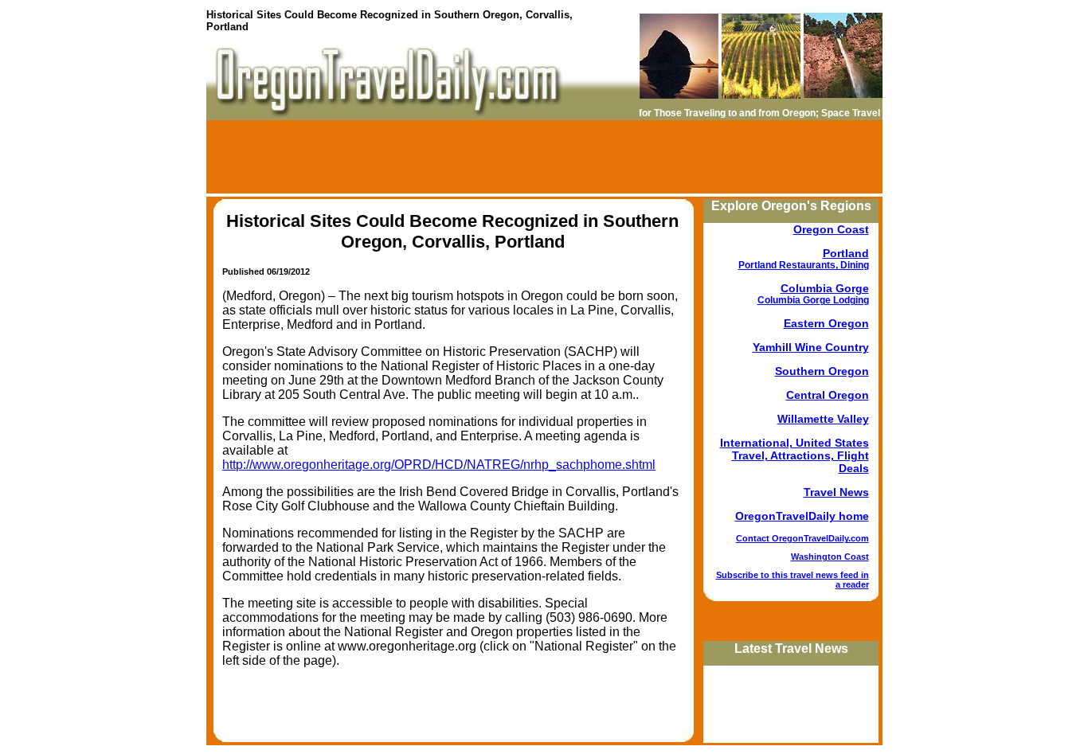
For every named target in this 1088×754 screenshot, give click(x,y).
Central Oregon (827, 395)
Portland (846, 253)
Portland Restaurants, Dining (803, 265)
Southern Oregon (822, 371)
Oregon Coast (831, 229)
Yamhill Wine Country (811, 347)
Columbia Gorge (825, 288)
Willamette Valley (823, 418)
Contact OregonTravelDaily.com (802, 538)
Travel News (836, 492)
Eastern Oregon (826, 323)
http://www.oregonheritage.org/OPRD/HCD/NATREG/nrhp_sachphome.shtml (439, 464)
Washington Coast (830, 556)
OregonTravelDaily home (802, 516)
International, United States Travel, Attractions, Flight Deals (794, 455)
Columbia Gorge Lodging (813, 300)
